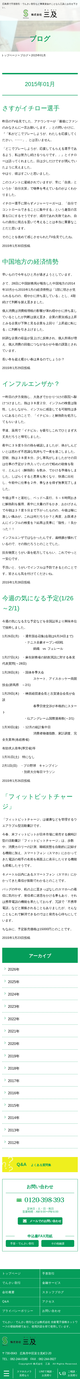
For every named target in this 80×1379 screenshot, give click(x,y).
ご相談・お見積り (73, 1373)
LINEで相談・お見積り (46, 1373)
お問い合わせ (51, 1310)
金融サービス (51, 1282)
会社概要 (8, 1292)
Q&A (34, 1164)
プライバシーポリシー (17, 1310)
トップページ (9, 55)
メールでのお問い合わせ (45, 1221)
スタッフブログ (53, 1292)
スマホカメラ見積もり (24, 1373)
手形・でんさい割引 (22, 1243)
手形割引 (48, 1273)
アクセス (48, 1301)
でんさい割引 (11, 1282)
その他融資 (57, 1243)
